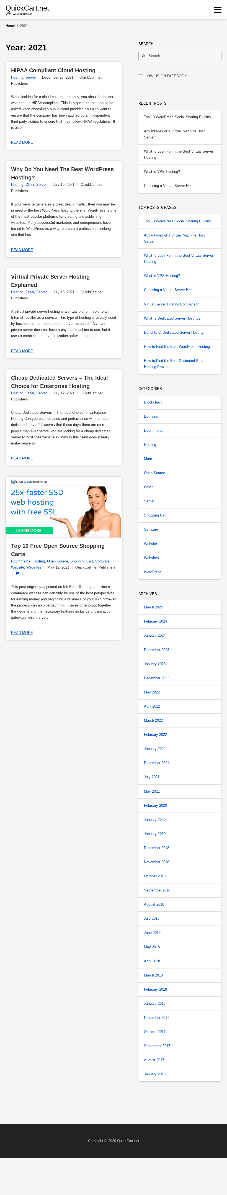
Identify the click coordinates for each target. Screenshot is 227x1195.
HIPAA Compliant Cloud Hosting (53, 70)
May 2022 (152, 692)
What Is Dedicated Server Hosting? (172, 318)
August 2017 (154, 1060)
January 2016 (155, 1074)
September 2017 (157, 1046)
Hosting (17, 77)
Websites (33, 567)
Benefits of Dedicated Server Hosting (173, 332)
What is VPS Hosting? (162, 171)
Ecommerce (20, 561)
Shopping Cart (81, 561)
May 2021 (152, 791)
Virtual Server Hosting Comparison (171, 304)
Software (102, 561)
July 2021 (151, 777)
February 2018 (155, 989)
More (148, 459)
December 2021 (156, 763)
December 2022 (156, 678)
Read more (22, 142)
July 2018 (151, 918)
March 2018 (153, 975)
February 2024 (155, 621)
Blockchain (153, 402)
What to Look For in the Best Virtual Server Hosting (178, 154)
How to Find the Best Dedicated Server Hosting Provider (175, 364)
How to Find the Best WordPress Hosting (177, 347)
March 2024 (153, 607)
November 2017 (156, 1018)
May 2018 (152, 947)
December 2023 (156, 650)
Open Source (57, 561)
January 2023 (155, 664)
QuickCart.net (27, 8)
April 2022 (152, 706)
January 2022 (155, 749)
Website (17, 567)
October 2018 (155, 876)
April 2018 (152, 961)
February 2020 (155, 805)
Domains (151, 416)
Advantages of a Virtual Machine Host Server (174, 134)
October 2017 (155, 1032)
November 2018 (156, 862)
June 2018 (152, 933)
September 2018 (157, 890)
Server (30, 77)
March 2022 (153, 720)
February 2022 (155, 735)
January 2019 (155, 834)
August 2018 (154, 904)
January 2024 (155, 635)
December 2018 (156, 848)
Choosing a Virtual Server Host (169, 186)
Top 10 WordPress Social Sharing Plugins (177, 117)
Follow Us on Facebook (162, 76)
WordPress (153, 572)
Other (29, 185)
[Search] (144, 56)
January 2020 (155, 820)
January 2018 (155, 1003)
